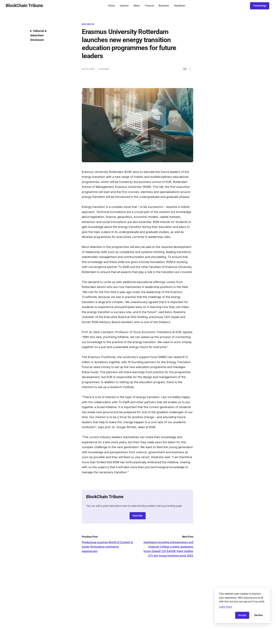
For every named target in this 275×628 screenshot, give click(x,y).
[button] (190, 69)
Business (164, 5)
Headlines (179, 5)
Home (111, 5)
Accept (242, 615)
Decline (258, 615)
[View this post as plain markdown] (185, 69)
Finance (149, 5)
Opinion (124, 5)
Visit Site (138, 515)
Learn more (225, 606)
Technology (259, 5)
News (137, 5)
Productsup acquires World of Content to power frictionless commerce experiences (107, 547)
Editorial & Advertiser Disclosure (38, 35)
